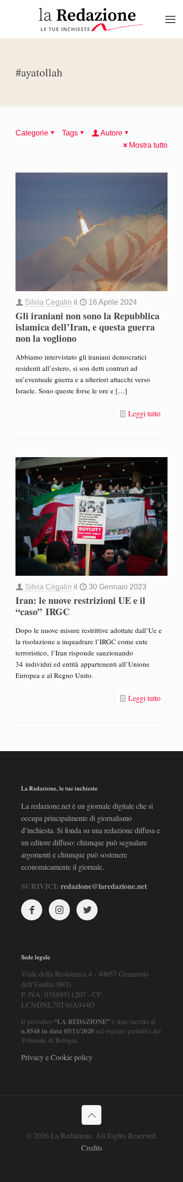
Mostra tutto (148, 145)
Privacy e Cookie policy (56, 1057)
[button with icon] (31, 909)
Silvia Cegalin (48, 302)
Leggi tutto (144, 413)
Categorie (31, 133)
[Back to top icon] (91, 1115)
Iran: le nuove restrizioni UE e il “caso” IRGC (80, 606)
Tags (70, 133)
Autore (111, 133)
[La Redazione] (91, 19)
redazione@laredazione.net (104, 886)
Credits (91, 1147)
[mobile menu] (170, 19)
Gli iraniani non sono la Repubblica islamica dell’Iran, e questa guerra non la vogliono (87, 327)
